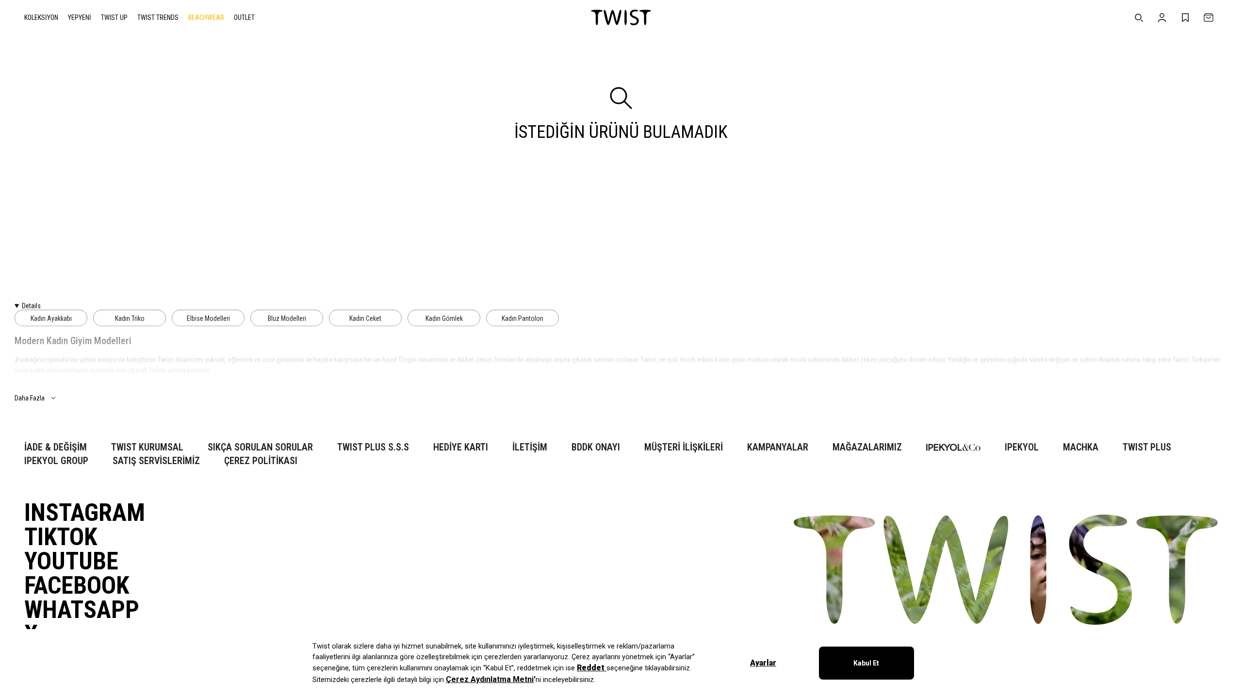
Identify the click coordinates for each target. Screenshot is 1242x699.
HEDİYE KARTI (460, 447)
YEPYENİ (79, 17)
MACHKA (1080, 447)
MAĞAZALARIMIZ (867, 447)
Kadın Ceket (365, 318)
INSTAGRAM (84, 512)
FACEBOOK (76, 585)
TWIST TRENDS (158, 17)
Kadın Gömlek (444, 318)
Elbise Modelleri (208, 318)
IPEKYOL (1022, 447)
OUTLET (244, 17)
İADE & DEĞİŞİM (55, 447)
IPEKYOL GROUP (56, 460)
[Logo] (621, 17)
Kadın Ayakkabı (51, 318)
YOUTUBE (71, 561)
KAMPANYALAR (777, 447)
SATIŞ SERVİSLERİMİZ (156, 460)
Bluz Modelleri (287, 318)
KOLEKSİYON (41, 17)
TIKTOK (60, 537)
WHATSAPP (81, 610)
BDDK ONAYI (596, 447)
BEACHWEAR (206, 17)
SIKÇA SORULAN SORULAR (260, 447)
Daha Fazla (30, 398)
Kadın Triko (130, 318)
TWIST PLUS (1147, 447)
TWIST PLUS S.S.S (373, 447)
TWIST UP (114, 17)
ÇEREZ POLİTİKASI (260, 460)
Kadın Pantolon (522, 318)
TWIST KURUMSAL (147, 447)
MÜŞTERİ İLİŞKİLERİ (683, 447)
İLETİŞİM (529, 447)
